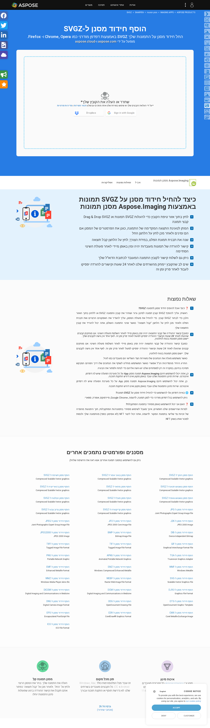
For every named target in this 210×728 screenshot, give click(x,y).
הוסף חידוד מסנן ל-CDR (119, 612)
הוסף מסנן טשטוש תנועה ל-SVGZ (177, 486)
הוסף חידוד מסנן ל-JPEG (57, 521)
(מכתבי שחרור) (105, 709)
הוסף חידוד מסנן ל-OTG (181, 601)
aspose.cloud (85, 41)
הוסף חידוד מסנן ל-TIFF (57, 544)
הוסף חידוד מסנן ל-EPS (58, 612)
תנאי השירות (80, 105)
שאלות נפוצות (123, 182)
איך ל (138, 182)
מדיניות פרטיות (64, 105)
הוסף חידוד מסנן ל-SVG (181, 578)
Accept (176, 708)
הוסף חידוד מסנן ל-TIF (120, 544)
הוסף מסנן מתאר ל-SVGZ (118, 486)
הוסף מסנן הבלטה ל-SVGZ (56, 498)
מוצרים (88, 5)
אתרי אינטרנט (117, 5)
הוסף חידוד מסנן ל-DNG (57, 601)
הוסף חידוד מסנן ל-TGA (181, 555)
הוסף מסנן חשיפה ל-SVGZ (56, 475)
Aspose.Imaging (174, 683)
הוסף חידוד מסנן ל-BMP (119, 532)
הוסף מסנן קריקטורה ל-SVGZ (117, 509)
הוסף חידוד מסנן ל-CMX (181, 612)
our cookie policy (193, 701)
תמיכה (101, 5)
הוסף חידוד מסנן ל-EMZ (119, 567)
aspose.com (107, 41)
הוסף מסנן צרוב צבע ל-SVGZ (55, 509)
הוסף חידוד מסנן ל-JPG (181, 509)
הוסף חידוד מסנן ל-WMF (181, 567)
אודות (132, 5)
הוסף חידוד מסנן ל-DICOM (56, 589)
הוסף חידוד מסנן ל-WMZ (57, 578)
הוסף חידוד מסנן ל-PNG (57, 555)
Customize (189, 716)
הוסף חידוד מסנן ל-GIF (182, 544)
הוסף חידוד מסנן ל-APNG (119, 555)
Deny (163, 716)
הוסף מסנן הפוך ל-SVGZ (181, 475)
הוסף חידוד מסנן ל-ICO (58, 624)
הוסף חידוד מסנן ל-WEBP (118, 578)
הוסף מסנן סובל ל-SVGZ (119, 498)
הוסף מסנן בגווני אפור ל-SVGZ (116, 475)
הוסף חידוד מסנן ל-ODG (119, 601)
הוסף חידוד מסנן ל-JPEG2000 (54, 532)
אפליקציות (107, 182)
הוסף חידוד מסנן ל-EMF (57, 567)
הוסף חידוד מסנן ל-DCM (119, 589)
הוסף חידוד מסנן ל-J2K (181, 521)
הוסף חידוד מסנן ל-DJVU (181, 589)
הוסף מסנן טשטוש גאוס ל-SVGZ (177, 498)
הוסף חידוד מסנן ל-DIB (182, 532)
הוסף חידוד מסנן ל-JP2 (120, 521)
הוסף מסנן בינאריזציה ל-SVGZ (54, 486)
